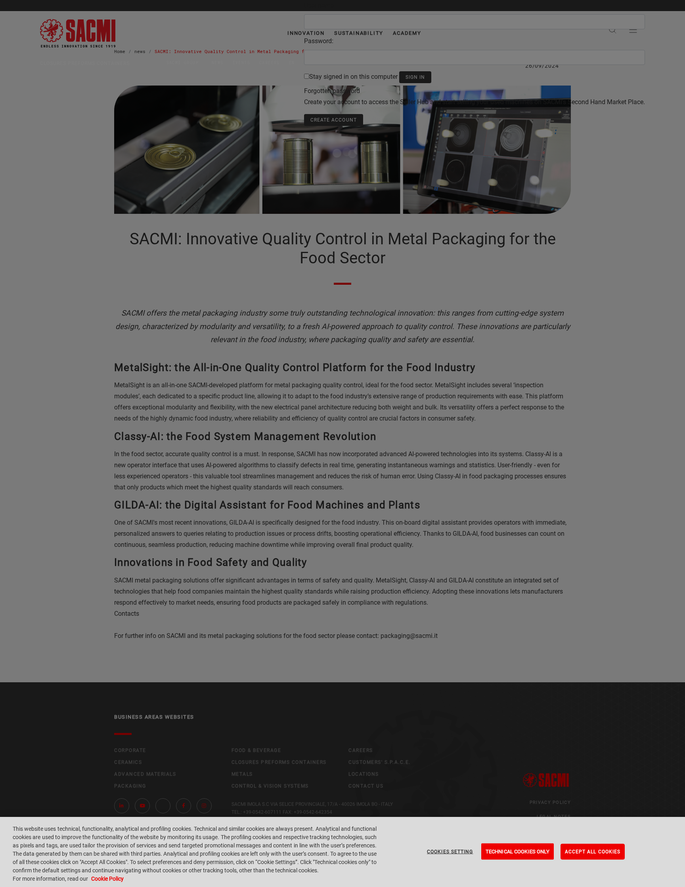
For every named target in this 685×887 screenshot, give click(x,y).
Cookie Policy (107, 879)
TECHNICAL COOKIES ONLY (517, 851)
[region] (342, 852)
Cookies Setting (450, 851)
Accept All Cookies (593, 851)
